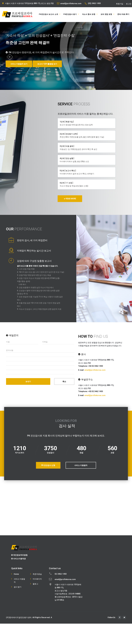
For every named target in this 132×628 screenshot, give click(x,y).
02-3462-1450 (61, 574)
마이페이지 (37, 579)
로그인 (128, 4)
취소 (64, 381)
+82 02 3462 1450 (95, 366)
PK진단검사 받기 (70, 14)
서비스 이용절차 (80, 465)
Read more (71, 199)
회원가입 (119, 4)
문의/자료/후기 (123, 14)
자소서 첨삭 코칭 (88, 14)
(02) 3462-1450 (94, 3)
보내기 (28, 381)
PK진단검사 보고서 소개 (48, 14)
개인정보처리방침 (20, 555)
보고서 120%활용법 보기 (47, 64)
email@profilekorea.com (70, 3)
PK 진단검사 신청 (48, 465)
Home (16, 574)
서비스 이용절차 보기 (18, 64)
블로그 (35, 584)
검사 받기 (17, 587)
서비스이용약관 (19, 559)
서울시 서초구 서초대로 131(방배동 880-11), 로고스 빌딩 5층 (29, 3)
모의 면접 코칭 (106, 14)
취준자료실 (37, 574)
